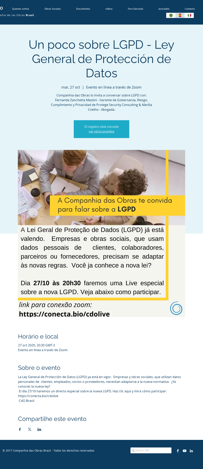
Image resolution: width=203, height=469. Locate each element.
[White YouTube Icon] (184, 451)
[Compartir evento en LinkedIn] (39, 429)
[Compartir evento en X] (30, 429)
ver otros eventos (101, 131)
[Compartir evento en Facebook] (20, 429)
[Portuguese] (170, 15)
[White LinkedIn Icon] (191, 451)
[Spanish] (179, 15)
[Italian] (189, 15)
